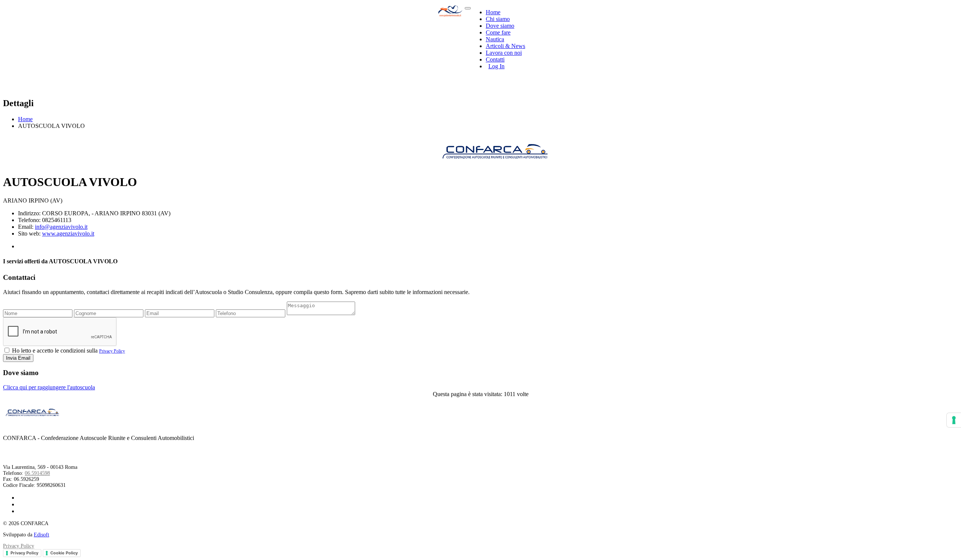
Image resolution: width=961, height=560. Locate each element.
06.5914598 (37, 473)
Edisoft (41, 534)
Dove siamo (500, 26)
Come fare (498, 32)
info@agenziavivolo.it (61, 227)
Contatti (495, 59)
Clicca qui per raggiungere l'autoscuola (49, 387)
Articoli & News (505, 46)
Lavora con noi (504, 53)
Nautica (495, 39)
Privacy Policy (112, 351)
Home (493, 12)
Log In (496, 66)
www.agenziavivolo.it (68, 233)
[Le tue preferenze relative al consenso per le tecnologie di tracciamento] (954, 420)
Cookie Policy (64, 552)
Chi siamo (498, 19)
